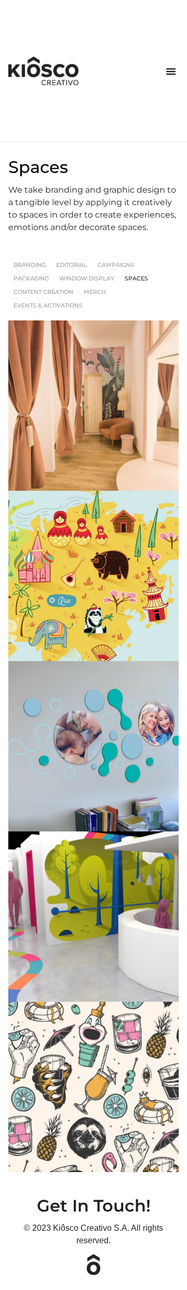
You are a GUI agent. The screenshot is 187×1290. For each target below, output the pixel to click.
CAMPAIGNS (116, 264)
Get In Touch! (94, 1205)
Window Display (86, 278)
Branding (30, 264)
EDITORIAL (71, 264)
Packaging (31, 278)
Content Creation (43, 291)
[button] (171, 71)
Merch (95, 291)
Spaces (136, 278)
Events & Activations (48, 305)
